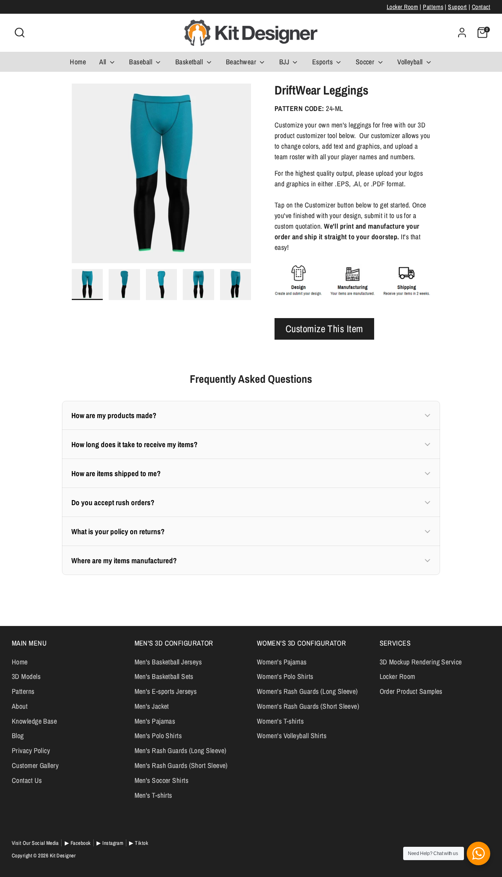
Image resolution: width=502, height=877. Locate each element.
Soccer (366, 62)
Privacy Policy (31, 750)
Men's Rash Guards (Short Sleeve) (181, 765)
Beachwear (242, 62)
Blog (18, 736)
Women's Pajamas (282, 662)
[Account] (462, 32)
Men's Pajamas (155, 721)
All (103, 62)
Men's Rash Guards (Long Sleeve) (181, 750)
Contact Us (27, 780)
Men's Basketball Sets (164, 676)
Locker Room (402, 7)
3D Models (26, 676)
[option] (161, 176)
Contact (481, 7)
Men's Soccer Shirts (162, 780)
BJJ (285, 62)
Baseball (141, 62)
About (19, 706)
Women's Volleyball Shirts (291, 736)
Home (78, 62)
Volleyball (410, 62)
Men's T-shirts (153, 795)
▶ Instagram (109, 842)
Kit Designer (63, 855)
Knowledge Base (34, 721)
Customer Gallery (35, 765)
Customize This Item (324, 328)
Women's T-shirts (280, 721)
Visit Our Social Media (35, 842)
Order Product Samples (411, 691)
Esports (323, 62)
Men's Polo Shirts (158, 736)
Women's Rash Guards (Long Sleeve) (307, 691)
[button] (251, 415)
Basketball (190, 62)
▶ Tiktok (138, 842)
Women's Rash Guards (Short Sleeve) (308, 706)
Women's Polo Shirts (285, 676)
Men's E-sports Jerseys (166, 691)
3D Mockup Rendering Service (421, 662)
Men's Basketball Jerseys (168, 662)
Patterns (433, 7)
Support (457, 7)
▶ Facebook (78, 842)
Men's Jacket (152, 706)
